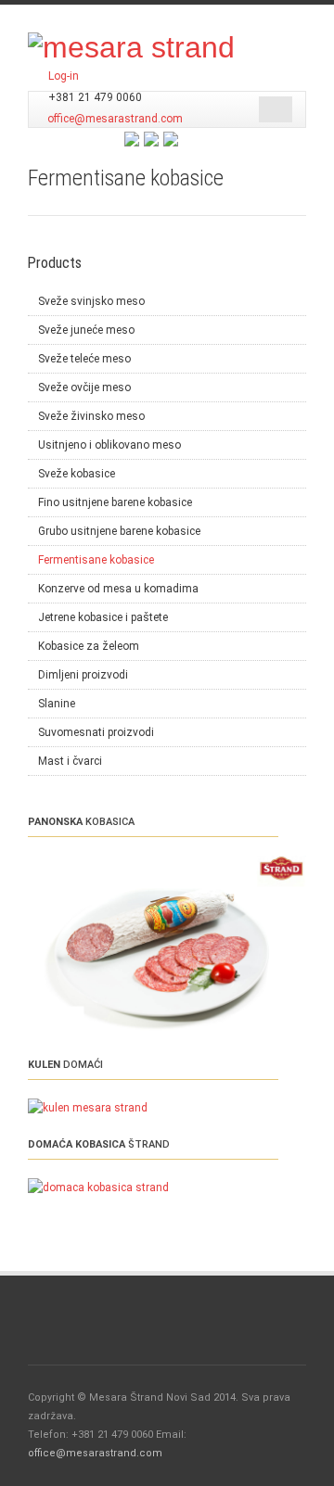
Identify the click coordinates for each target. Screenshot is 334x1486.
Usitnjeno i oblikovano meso (109, 444)
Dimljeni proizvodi (83, 674)
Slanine (56, 703)
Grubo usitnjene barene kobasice (119, 531)
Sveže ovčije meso (84, 387)
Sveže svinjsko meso (91, 301)
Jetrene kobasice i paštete (103, 617)
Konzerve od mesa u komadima (118, 588)
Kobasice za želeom (88, 646)
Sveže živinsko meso (91, 416)
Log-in (63, 76)
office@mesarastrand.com (115, 118)
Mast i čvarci (70, 761)
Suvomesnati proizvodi (96, 732)
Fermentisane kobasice (96, 559)
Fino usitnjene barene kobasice (115, 502)
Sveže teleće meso (84, 358)
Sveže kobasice (76, 473)
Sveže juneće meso (86, 330)
